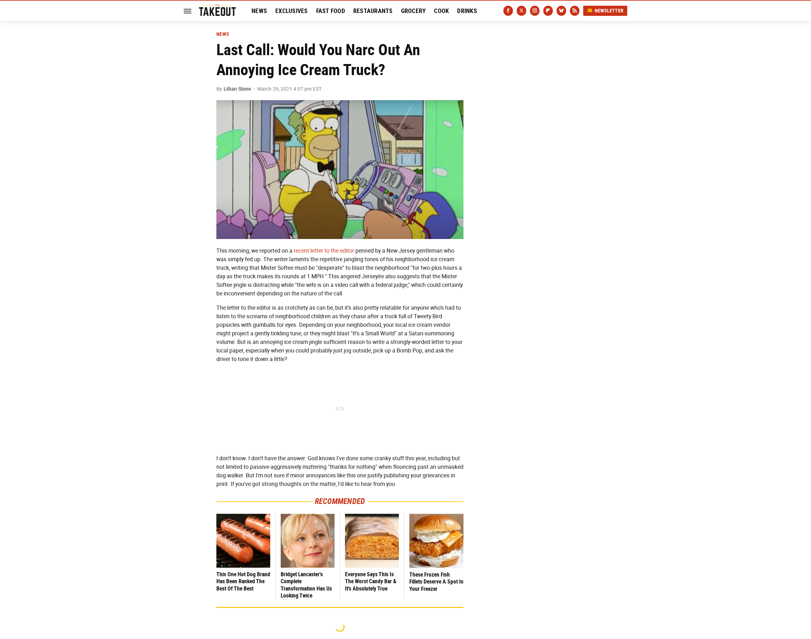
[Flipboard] (548, 11)
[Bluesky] (561, 11)
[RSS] (574, 11)
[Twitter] (521, 11)
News (259, 11)
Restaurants (373, 11)
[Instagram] (535, 11)
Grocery (413, 11)
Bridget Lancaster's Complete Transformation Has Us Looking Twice (306, 585)
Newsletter (609, 11)
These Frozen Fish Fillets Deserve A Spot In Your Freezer (436, 581)
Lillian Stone (237, 89)
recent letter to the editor (324, 250)
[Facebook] (508, 11)
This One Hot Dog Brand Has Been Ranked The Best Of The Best (243, 581)
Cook (441, 11)
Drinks (467, 11)
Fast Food (330, 11)
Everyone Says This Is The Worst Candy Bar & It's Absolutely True (370, 581)
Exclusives (291, 11)
